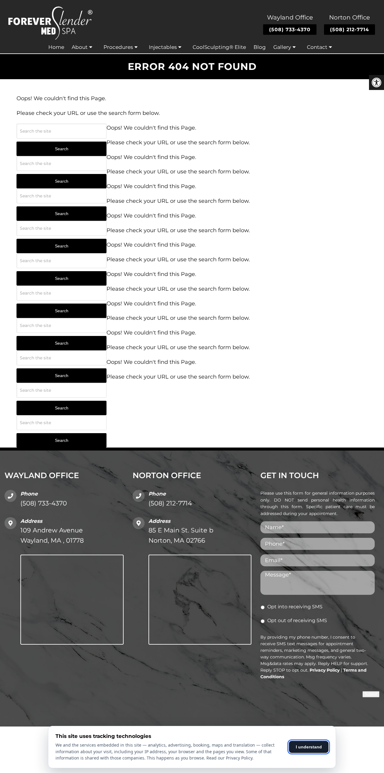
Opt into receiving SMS (294, 607)
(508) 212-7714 (349, 29)
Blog (260, 47)
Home (56, 47)
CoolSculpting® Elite (219, 47)
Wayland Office (290, 17)
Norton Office (349, 17)
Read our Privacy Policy (229, 758)
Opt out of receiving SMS (297, 620)
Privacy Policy (325, 670)
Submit (371, 694)
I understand (309, 747)
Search (61, 148)
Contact (317, 47)
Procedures (118, 47)
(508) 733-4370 (289, 29)
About (80, 47)
